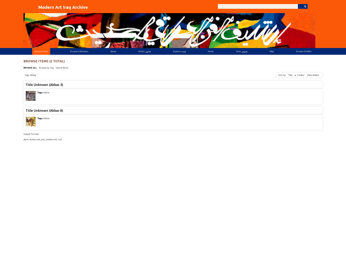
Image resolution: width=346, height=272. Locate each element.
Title (290, 75)
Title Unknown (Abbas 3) (44, 85)
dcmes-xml (35, 139)
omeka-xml (51, 139)
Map (272, 51)
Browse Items (41, 51)
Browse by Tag (46, 68)
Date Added (313, 75)
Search (305, 6)
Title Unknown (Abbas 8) (44, 110)
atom (26, 139)
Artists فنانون (144, 51)
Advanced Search (300, 6)
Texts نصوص (242, 51)
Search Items (62, 68)
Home (211, 51)
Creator (301, 75)
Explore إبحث (179, 51)
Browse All (30, 68)
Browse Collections (79, 51)
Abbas (46, 92)
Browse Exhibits (304, 51)
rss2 (60, 139)
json (43, 139)
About (113, 51)
